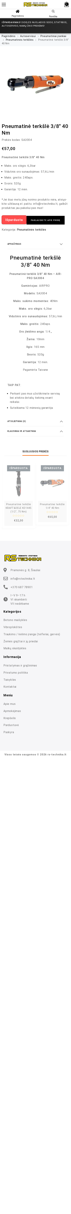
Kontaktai (9, 686)
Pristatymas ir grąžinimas (20, 665)
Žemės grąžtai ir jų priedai (20, 641)
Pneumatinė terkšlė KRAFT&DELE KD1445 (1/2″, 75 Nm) (19, 508)
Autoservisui (28, 36)
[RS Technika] (35, 4)
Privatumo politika (15, 672)
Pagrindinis (18, 16)
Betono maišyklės (15, 620)
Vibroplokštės (12, 627)
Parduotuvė (11, 725)
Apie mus (9, 704)
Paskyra (8, 732)
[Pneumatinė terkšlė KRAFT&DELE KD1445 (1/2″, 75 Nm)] (18, 483)
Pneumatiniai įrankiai (53, 36)
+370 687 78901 (22, 587)
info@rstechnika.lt (23, 578)
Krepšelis (9, 718)
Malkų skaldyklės (14, 648)
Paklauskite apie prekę (45, 220)
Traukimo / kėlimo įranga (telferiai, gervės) (31, 634)
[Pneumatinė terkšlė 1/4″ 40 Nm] (52, 483)
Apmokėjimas (12, 711)
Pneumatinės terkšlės (20, 39)
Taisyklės (9, 679)
